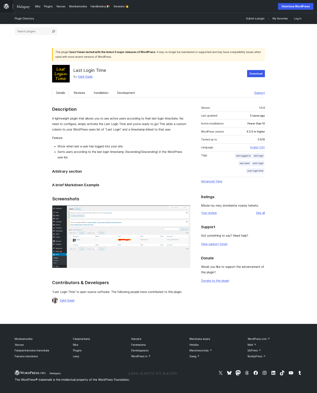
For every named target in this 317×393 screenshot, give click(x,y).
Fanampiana (138, 344)
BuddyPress (256, 356)
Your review (209, 213)
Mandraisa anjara (200, 338)
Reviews (79, 93)
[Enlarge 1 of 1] (185, 210)
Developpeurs (140, 350)
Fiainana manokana (26, 356)
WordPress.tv (141, 356)
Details (60, 93)
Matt (252, 344)
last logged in (243, 155)
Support (259, 93)
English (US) (257, 147)
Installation (101, 93)
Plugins (77, 350)
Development (126, 93)
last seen (245, 163)
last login (258, 155)
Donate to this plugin (215, 280)
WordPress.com (259, 338)
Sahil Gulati (85, 76)
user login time (255, 170)
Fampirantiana (81, 338)
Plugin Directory (24, 18)
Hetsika (194, 344)
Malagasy (55, 373)
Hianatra (136, 338)
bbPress (254, 350)
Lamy (76, 356)
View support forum (214, 244)
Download (256, 73)
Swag (194, 356)
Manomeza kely (201, 350)
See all (260, 213)
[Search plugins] (53, 31)
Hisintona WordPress (296, 6)
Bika (75, 344)
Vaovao (19, 344)
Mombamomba (23, 338)
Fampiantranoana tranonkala (32, 350)
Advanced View (211, 181)
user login (258, 163)
